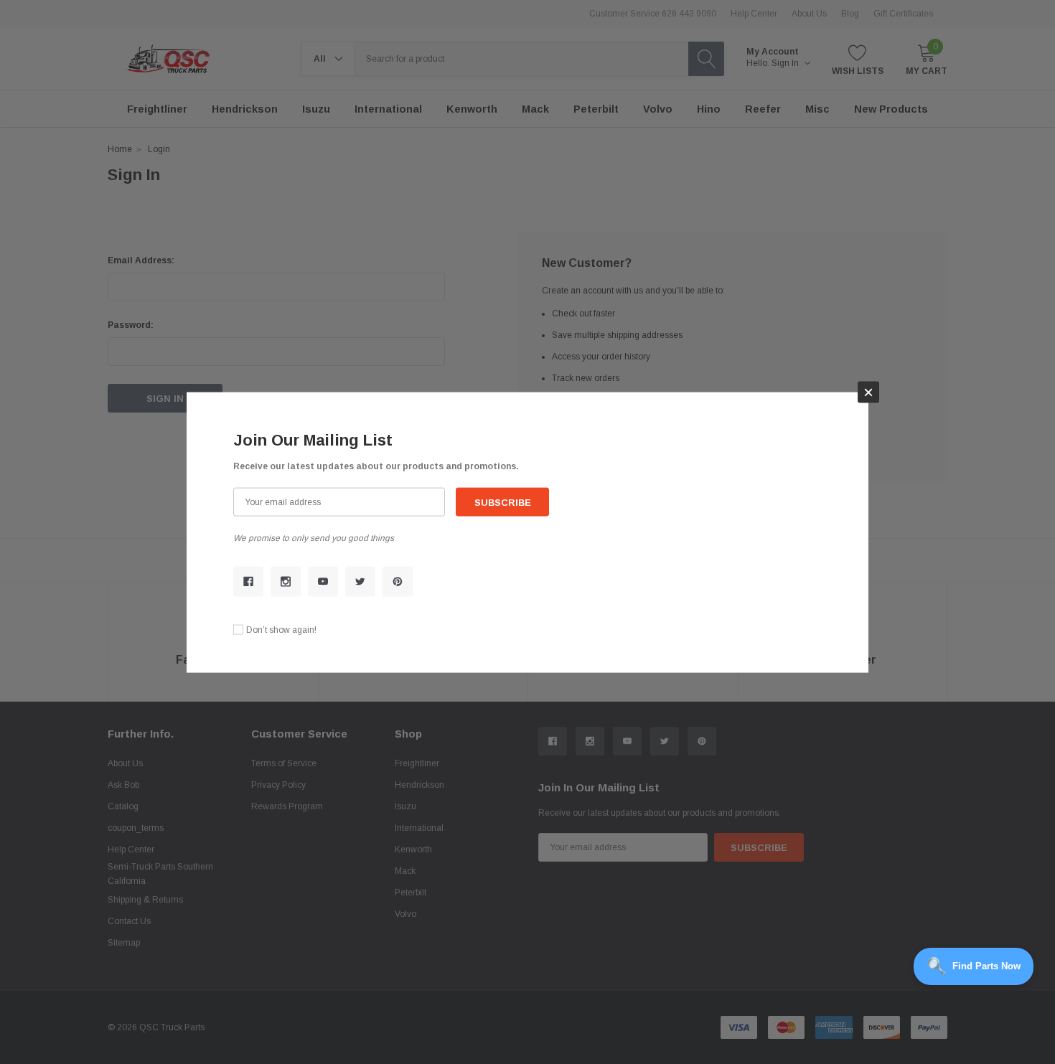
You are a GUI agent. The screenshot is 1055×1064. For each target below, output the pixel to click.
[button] (868, 391)
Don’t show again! (281, 629)
